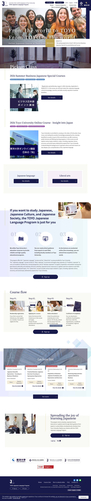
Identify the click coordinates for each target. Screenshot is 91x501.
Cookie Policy (70, 485)
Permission (83, 497)
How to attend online (57, 7)
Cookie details (16, 498)
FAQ (67, 7)
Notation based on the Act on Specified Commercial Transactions (54, 487)
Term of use (55, 485)
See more (45, 397)
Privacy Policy (62, 485)
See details (51, 97)
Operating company (75, 487)
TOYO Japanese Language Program (22, 3)
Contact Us (73, 7)
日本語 (66, 2)
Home (51, 5)
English (71, 2)
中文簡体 (75, 2)
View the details (16, 386)
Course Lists (72, 5)
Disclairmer (77, 485)
